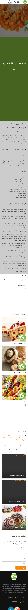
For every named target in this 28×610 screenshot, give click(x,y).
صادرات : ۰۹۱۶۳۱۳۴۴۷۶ (8, 3)
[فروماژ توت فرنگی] (14, 416)
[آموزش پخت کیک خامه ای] (14, 329)
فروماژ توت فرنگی (22, 431)
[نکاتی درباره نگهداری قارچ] (14, 358)
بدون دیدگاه (7, 124)
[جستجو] (14, 2)
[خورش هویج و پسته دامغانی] (14, 492)
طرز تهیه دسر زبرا (19, 527)
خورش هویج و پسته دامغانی (16, 501)
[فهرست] (18, 2)
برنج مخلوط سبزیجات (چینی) (19, 315)
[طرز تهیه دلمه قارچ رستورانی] (14, 466)
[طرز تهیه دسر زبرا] (14, 517)
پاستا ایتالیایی (21, 436)
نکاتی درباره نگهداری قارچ (20, 373)
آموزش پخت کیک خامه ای (20, 344)
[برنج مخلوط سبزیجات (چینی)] (14, 300)
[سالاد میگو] (14, 387)
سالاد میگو (23, 402)
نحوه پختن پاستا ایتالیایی (17, 440)
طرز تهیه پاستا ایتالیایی (19, 438)
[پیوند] (25, 2)
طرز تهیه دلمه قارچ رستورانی (16, 475)
